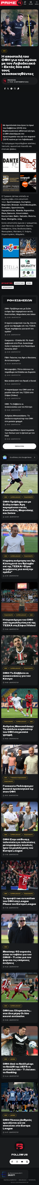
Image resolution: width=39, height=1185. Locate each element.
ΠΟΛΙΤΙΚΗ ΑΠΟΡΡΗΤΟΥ (10, 1180)
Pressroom (11, 80)
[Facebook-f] (12, 1161)
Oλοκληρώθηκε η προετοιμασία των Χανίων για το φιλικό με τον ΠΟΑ (20, 433)
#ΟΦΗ (29, 283)
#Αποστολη (19, 283)
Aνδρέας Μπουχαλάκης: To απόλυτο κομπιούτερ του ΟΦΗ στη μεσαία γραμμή (19, 418)
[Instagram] (17, 1161)
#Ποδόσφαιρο (8, 287)
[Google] (27, 1161)
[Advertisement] (19, 107)
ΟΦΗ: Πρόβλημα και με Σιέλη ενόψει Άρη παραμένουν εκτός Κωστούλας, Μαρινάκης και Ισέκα (20, 311)
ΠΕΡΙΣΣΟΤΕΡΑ (19, 446)
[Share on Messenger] (11, 89)
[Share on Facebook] (5, 89)
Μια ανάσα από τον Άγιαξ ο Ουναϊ (20, 380)
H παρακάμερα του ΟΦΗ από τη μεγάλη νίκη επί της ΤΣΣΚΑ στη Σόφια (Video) (19, 392)
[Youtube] (22, 1161)
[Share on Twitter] (8, 89)
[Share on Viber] (15, 89)
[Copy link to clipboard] (18, 89)
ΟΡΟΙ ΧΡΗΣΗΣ (23, 1180)
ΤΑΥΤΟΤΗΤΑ (31, 1180)
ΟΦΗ (4, 51)
